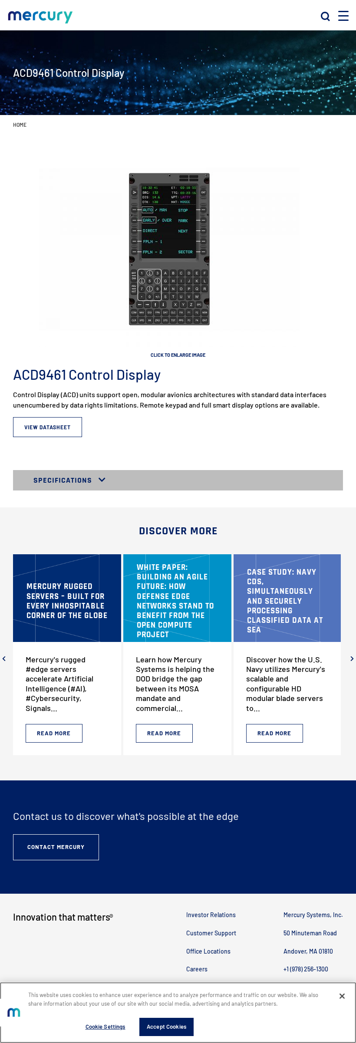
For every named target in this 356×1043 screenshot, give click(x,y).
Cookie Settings (105, 1026)
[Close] (342, 996)
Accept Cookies (166, 1026)
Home (19, 125)
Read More (54, 733)
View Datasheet (47, 427)
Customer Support (211, 933)
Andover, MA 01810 (308, 951)
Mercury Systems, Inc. (313, 914)
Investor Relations (211, 914)
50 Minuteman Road (310, 933)
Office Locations (208, 951)
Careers (197, 969)
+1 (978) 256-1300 (305, 969)
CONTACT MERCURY (56, 846)
